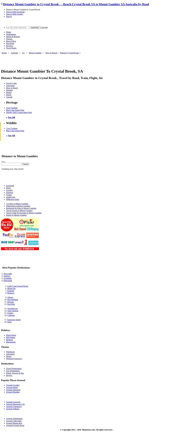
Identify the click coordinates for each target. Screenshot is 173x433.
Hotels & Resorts (13, 37)
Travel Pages (11, 48)
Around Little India (14, 421)
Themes (9, 39)
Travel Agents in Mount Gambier (19, 211)
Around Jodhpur (12, 409)
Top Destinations (13, 371)
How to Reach (51, 53)
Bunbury (10, 293)
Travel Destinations (14, 368)
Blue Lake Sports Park (15, 110)
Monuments (11, 342)
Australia (14, 53)
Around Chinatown (14, 406)
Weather (9, 90)
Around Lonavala (13, 402)
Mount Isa (11, 288)
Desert (8, 356)
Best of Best (11, 41)
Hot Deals (10, 43)
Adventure (10, 354)
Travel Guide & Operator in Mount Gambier (24, 213)
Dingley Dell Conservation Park (19, 112)
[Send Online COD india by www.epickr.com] (20, 249)
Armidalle (8, 278)
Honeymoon (11, 335)
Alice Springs (12, 311)
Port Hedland (12, 300)
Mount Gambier (35, 53)
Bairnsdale (8, 280)
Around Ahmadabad (14, 419)
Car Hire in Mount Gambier (17, 204)
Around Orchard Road (15, 425)
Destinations (11, 34)
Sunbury (7, 276)
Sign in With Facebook (15, 12)
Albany (10, 297)
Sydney (10, 313)
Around (9, 97)
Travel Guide (11, 83)
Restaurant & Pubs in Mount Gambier (21, 208)
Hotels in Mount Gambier (16, 215)
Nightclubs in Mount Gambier (18, 206)
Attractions (10, 86)
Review (9, 375)
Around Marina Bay (14, 423)
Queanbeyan (12, 308)
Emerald (10, 291)
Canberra (11, 315)
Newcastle (8, 274)
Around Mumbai (13, 392)
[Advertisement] (47, 60)
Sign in (9, 16)
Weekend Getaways (14, 359)
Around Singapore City (15, 404)
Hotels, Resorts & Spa (15, 373)
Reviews (9, 46)
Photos (9, 92)
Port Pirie (11, 304)
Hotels (8, 95)
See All (11, 117)
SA (23, 53)
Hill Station (10, 337)
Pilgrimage (10, 352)
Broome (10, 302)
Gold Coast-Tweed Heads (17, 286)
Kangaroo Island (14, 320)
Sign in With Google (14, 14)
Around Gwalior (12, 385)
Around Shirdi (12, 387)
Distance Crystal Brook (69, 53)
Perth (9, 322)
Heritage (9, 340)
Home (8, 32)
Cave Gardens (11, 108)
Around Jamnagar (13, 390)
